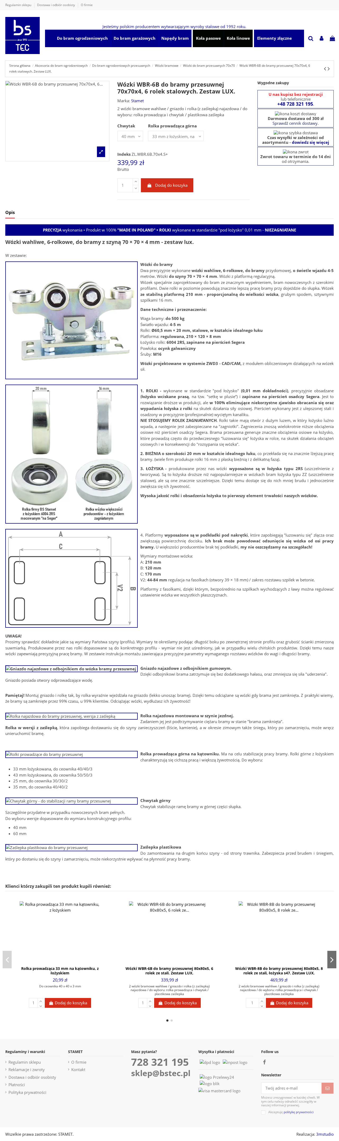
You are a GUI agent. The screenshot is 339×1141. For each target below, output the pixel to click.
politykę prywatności (299, 1112)
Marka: (123, 100)
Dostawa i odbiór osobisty (56, 5)
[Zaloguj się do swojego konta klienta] (321, 39)
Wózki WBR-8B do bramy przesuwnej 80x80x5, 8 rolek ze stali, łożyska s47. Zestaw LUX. (279, 970)
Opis (10, 212)
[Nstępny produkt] (329, 68)
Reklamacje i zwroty (26, 1069)
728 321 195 (160, 1062)
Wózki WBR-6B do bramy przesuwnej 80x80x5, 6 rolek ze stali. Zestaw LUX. (169, 970)
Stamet (137, 100)
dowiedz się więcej (310, 142)
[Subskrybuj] (327, 1088)
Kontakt (78, 1069)
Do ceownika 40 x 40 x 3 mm (60, 986)
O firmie (87, 5)
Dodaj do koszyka (171, 185)
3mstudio (325, 1134)
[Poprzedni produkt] (326, 68)
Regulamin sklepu (18, 5)
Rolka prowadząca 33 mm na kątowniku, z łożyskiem (60, 970)
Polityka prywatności (27, 1092)
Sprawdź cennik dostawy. (296, 123)
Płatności (16, 1084)
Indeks (124, 154)
